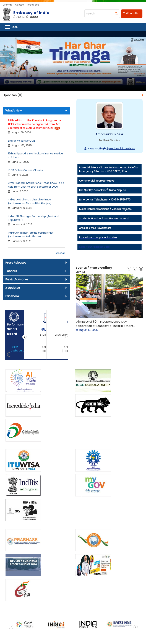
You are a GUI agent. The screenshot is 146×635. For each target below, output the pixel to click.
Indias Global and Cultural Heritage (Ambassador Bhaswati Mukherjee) (29, 201)
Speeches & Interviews (121, 148)
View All (60, 253)
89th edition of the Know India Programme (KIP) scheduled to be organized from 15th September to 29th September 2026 (34, 124)
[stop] (9, 355)
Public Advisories (16, 279)
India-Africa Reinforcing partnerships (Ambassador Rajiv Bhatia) (31, 234)
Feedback (33, 4)
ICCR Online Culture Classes (25, 170)
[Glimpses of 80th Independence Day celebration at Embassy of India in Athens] (109, 296)
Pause (20, 95)
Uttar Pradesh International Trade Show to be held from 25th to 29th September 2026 (36, 184)
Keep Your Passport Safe (94, 247)
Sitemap (7, 4)
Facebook (12, 296)
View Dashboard (16, 348)
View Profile (95, 148)
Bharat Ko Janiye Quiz (21, 140)
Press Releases (15, 263)
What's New (132, 13)
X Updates (12, 288)
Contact (19, 4)
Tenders (11, 271)
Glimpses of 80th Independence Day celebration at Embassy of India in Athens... (105, 324)
